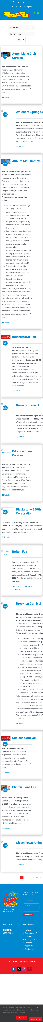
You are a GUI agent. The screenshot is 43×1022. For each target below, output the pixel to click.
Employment (30, 939)
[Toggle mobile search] (34, 13)
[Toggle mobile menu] (38, 13)
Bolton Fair (19, 551)
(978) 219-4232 (9, 933)
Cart (15, 7)
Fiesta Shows (17, 961)
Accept (21, 1018)
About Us (29, 946)
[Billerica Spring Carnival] (5, 451)
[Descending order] (33, 27)
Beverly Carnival (27, 405)
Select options (17, 587)
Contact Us (29, 949)
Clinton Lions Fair (24, 787)
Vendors (28, 943)
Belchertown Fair (24, 337)
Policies (28, 930)
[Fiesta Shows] (11, 892)
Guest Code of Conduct (31, 935)
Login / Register (27, 7)
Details (7, 97)
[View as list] (23, 39)
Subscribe (28, 914)
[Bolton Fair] (5, 553)
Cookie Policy (37, 1008)
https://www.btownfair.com (23, 369)
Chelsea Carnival (24, 738)
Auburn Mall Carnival (26, 161)
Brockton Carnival (28, 603)
